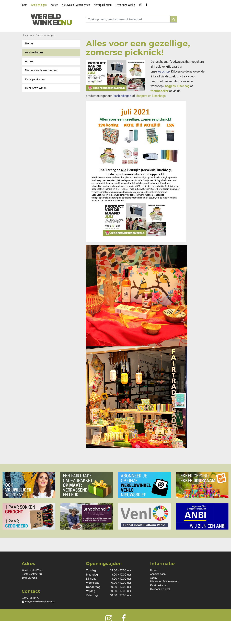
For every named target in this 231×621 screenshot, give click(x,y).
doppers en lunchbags (151, 96)
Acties (54, 5)
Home (23, 5)
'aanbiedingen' (122, 96)
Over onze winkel (125, 5)
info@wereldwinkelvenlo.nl (39, 601)
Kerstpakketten (103, 5)
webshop (164, 71)
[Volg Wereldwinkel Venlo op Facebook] (147, 4)
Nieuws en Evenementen (76, 5)
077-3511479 (31, 597)
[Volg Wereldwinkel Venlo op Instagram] (141, 4)
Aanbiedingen (39, 5)
